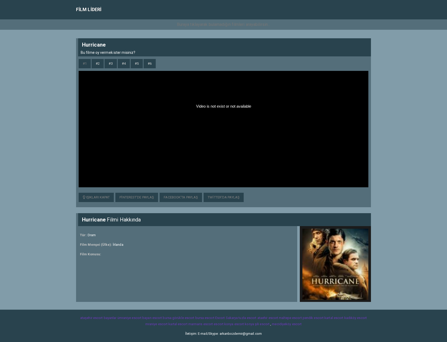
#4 (124, 63)
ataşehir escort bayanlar (98, 318)
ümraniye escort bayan (134, 318)
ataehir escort (267, 318)
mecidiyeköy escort (287, 324)
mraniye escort (156, 324)
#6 (150, 63)
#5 (137, 63)
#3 (111, 63)
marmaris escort (200, 324)
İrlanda (118, 245)
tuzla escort (247, 318)
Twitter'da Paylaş (224, 197)
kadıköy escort (355, 318)
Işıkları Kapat (97, 197)
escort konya (223, 324)
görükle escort (183, 318)
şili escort (262, 324)
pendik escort (313, 318)
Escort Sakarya (226, 318)
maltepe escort (290, 318)
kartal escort (333, 318)
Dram (92, 235)
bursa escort (204, 318)
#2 (98, 63)
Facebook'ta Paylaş (181, 197)
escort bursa (162, 318)
